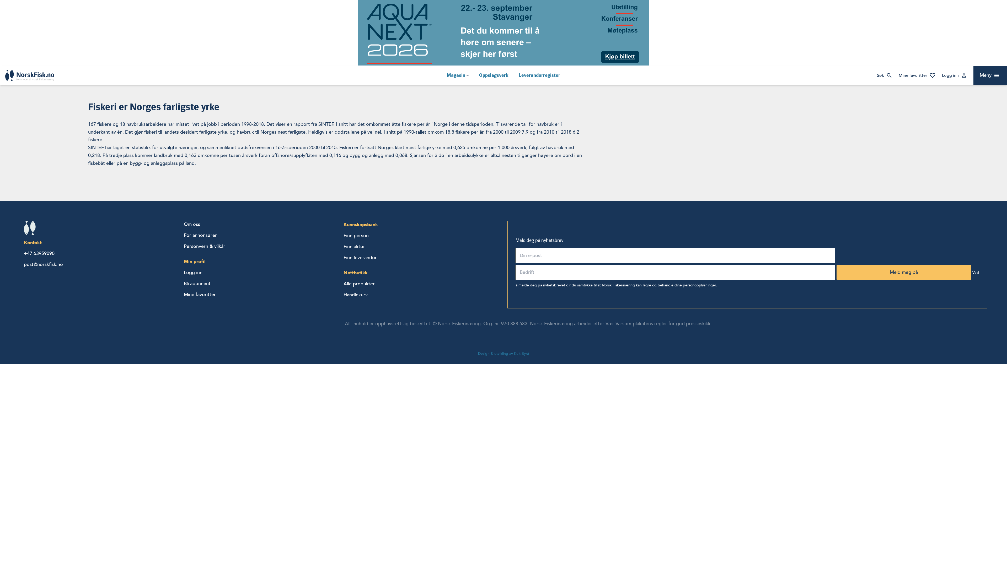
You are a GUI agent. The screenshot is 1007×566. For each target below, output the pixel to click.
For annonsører (200, 235)
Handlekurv (356, 295)
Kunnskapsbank (361, 224)
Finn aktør (354, 246)
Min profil (195, 261)
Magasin (456, 75)
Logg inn (950, 75)
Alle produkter (359, 284)
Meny (986, 75)
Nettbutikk (356, 272)
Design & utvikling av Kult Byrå (503, 353)
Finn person (356, 235)
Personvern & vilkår (204, 246)
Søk (880, 75)
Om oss (192, 224)
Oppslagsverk (493, 75)
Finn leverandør (360, 257)
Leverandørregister (539, 75)
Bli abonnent (197, 283)
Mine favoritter (913, 75)
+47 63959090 (39, 253)
